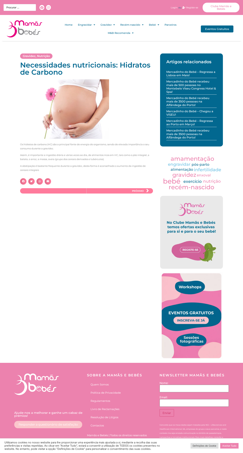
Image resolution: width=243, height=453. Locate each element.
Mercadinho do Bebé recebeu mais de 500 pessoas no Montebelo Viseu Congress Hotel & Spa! (191, 87)
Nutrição (43, 56)
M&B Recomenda (119, 33)
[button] (23, 181)
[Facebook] (41, 7)
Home (69, 24)
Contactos (97, 425)
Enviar (167, 413)
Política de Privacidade (106, 392)
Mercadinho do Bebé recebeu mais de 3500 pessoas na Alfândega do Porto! (187, 101)
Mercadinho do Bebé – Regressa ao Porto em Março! (189, 122)
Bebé (152, 24)
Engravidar (85, 24)
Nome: (164, 383)
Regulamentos (100, 401)
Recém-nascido (130, 24)
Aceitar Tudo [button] (229, 445)
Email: (164, 397)
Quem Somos (100, 384)
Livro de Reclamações (105, 409)
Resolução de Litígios (104, 417)
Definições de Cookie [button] (204, 445)
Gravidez (106, 24)
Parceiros (170, 24)
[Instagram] (48, 7)
